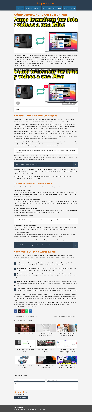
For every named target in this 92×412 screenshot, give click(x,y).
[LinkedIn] (30, 311)
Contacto (72, 8)
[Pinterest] (23, 311)
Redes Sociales (47, 8)
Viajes (59, 8)
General (66, 8)
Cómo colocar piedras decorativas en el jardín (65, 316)
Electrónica (37, 8)
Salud (54, 8)
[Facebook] (15, 311)
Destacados (20, 8)
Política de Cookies (37, 409)
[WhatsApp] (26, 311)
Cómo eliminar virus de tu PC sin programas (26, 316)
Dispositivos (29, 8)
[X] (19, 311)
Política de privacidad (26, 409)
